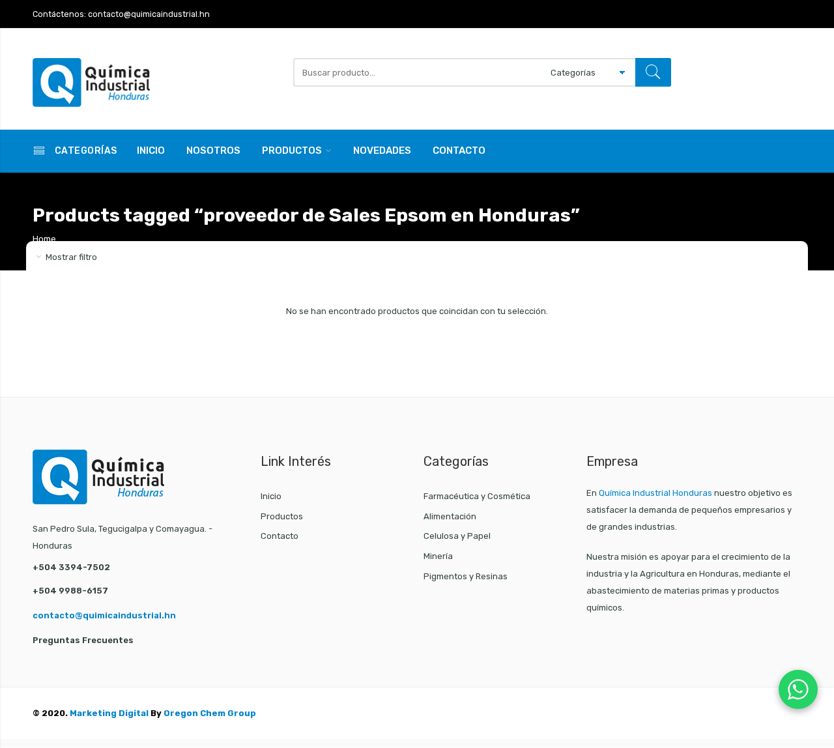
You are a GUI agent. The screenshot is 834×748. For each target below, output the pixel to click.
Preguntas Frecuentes (83, 640)
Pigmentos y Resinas (466, 576)
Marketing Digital (109, 713)
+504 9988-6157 (70, 591)
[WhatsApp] (798, 689)
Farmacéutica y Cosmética (477, 496)
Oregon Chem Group (210, 713)
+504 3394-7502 (71, 567)
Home (44, 239)
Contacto (459, 150)
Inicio (151, 150)
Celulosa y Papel (457, 536)
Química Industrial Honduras (655, 493)
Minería (438, 556)
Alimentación (450, 516)
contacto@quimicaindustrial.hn (104, 615)
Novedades (382, 150)
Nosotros (213, 150)
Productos (292, 150)
